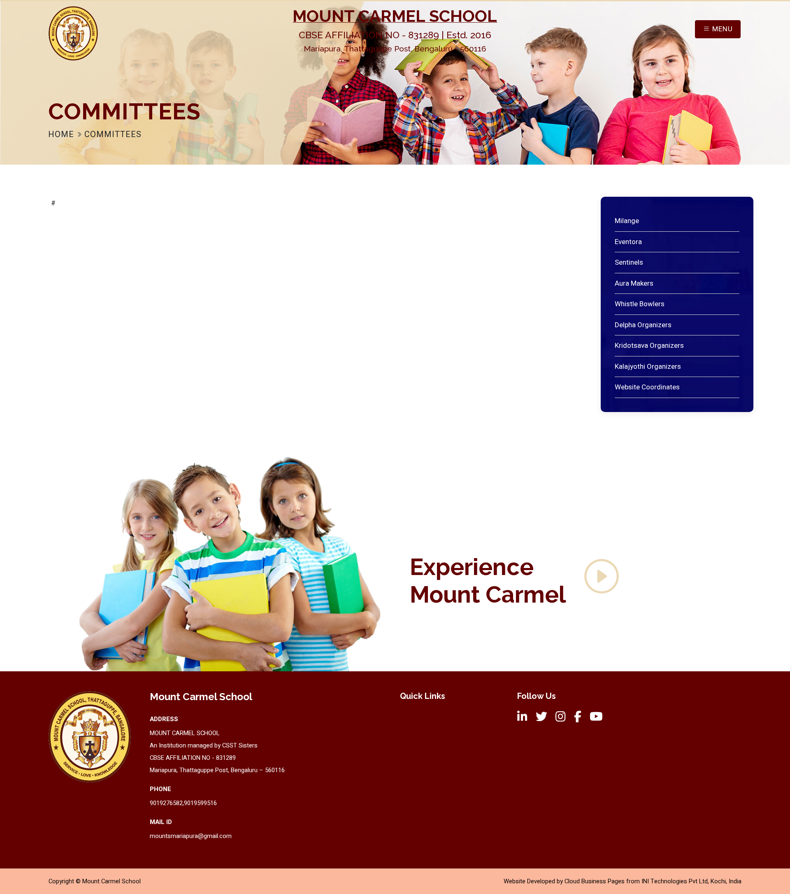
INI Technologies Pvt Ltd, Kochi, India (691, 881)
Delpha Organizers (643, 325)
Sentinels (629, 262)
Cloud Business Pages (595, 881)
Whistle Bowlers (640, 304)
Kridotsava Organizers (649, 345)
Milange (627, 221)
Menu (721, 29)
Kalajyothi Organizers (648, 366)
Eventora (628, 242)
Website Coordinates (647, 387)
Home (62, 134)
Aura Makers (634, 283)
